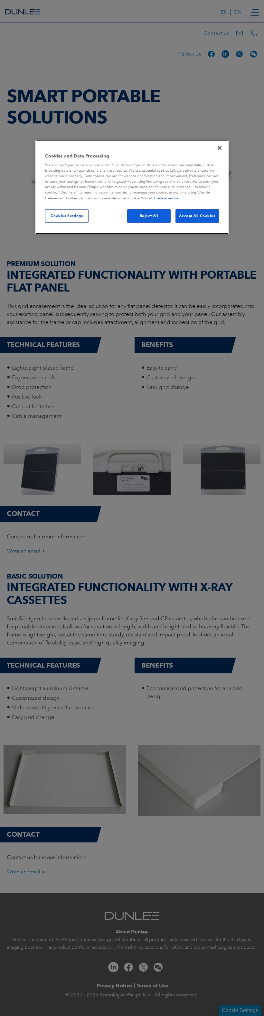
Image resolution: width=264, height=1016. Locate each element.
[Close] (219, 148)
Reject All (149, 215)
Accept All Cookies (197, 215)
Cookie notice (166, 198)
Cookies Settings (67, 215)
